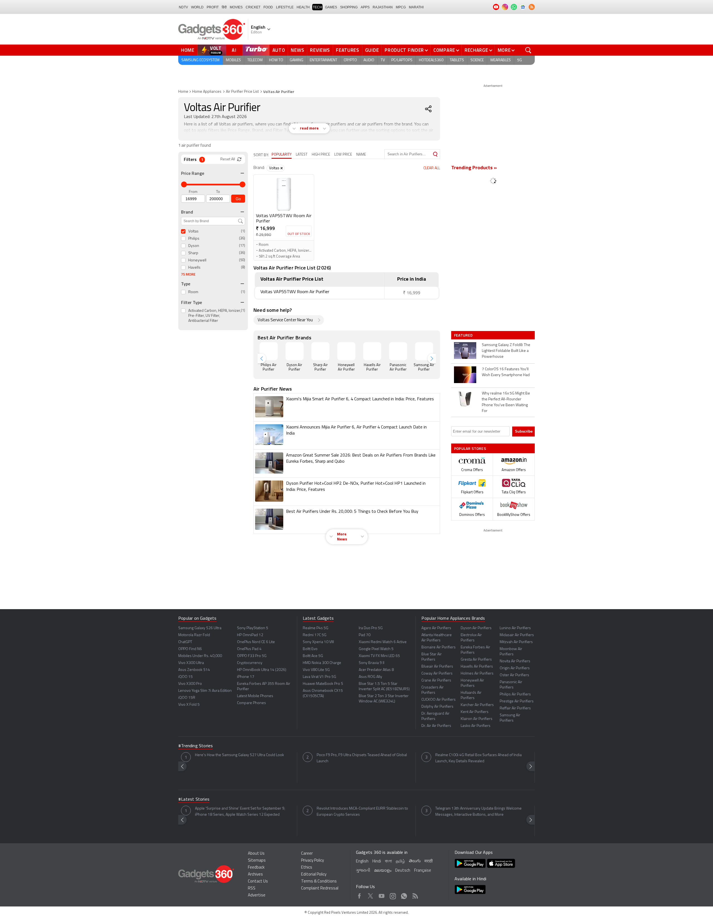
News (297, 50)
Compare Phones (251, 703)
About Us (256, 854)
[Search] (435, 154)
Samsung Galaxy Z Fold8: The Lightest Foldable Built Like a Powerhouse (506, 351)
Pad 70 (364, 635)
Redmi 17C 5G (314, 635)
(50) (242, 260)
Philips (193, 239)
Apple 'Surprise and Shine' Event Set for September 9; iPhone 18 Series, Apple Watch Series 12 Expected (240, 812)
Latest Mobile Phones (255, 696)
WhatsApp (404, 895)
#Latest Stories (193, 799)
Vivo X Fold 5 (189, 705)
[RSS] (532, 7)
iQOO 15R (186, 698)
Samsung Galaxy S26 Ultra (199, 628)
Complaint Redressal (319, 888)
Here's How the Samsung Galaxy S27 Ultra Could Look (239, 755)
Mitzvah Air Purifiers (516, 642)
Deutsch (402, 871)
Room (193, 292)
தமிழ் (400, 861)
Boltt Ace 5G (313, 656)
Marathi (416, 7)
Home (187, 50)
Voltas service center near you (285, 320)
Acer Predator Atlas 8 (376, 670)
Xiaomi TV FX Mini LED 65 (379, 656)
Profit (213, 7)
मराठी (428, 861)
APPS (365, 7)
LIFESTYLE (285, 7)
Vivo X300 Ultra (191, 663)
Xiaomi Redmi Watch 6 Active (383, 642)
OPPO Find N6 (190, 649)
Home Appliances (206, 92)
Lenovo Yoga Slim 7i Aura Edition (205, 691)
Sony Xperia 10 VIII (318, 642)
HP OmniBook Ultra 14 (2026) (261, 670)
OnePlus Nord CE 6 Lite (256, 642)
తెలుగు (415, 861)
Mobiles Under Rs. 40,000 (200, 656)
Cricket (253, 7)
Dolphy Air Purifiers (437, 707)
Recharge (476, 50)
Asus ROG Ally (370, 677)
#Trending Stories (195, 746)
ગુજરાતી (363, 871)
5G (519, 60)
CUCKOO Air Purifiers (438, 700)
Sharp (193, 253)
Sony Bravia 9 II (371, 663)
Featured (464, 335)
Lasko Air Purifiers (475, 726)
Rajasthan (383, 7)
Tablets (457, 60)
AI (234, 50)
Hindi (376, 861)
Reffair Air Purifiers (515, 708)
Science (477, 60)
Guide (372, 50)
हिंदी (224, 7)
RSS (251, 888)
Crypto (350, 60)
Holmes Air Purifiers (477, 674)
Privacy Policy (312, 861)
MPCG (401, 7)
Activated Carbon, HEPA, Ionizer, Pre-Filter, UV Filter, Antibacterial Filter (214, 316)
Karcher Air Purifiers (477, 705)
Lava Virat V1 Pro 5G (319, 677)
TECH (317, 7)
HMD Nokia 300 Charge (322, 663)
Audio (368, 60)
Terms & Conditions (319, 881)
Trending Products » (474, 168)
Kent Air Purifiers (475, 712)
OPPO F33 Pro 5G (252, 656)
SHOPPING (349, 7)
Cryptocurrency (249, 663)
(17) (242, 245)
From (193, 192)
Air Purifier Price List (242, 92)
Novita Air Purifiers (515, 661)
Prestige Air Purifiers (517, 701)
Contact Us (258, 881)
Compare (444, 50)
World (197, 7)
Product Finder (404, 50)
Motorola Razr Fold (194, 635)
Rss (415, 895)
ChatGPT (185, 642)
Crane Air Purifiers (436, 680)
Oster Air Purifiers (514, 675)
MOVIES (236, 7)
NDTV (183, 7)
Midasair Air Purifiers (517, 635)
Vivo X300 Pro (190, 684)
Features (347, 50)
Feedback (256, 868)
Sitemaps (257, 861)
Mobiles (233, 60)
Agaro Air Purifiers (436, 628)
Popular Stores (470, 448)
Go (238, 199)
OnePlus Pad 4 (249, 649)
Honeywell (197, 260)
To (218, 192)
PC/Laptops (401, 60)
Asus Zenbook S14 (194, 670)
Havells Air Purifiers (477, 667)
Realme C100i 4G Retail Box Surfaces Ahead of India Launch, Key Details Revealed (478, 758)
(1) (243, 231)
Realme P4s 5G (315, 628)
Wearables (500, 60)
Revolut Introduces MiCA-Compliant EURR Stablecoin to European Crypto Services (362, 812)
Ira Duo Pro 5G (371, 628)
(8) (243, 267)
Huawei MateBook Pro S (323, 684)
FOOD (268, 7)
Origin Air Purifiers (515, 668)
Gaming (296, 60)
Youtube (381, 895)
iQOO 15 (185, 677)
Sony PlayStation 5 (252, 628)
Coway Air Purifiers (437, 674)
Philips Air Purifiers (515, 694)
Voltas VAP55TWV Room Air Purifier (283, 219)
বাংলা (388, 861)
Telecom (255, 60)
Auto (278, 50)
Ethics (306, 868)
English (362, 861)
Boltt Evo (310, 649)
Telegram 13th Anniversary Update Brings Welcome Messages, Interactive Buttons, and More (478, 812)
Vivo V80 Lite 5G (316, 670)
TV (383, 60)
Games (331, 7)
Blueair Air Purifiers (437, 667)
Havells (194, 268)
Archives (255, 875)
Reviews (320, 50)
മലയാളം (382, 871)
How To (276, 60)
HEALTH (303, 7)
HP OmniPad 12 (250, 635)
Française (422, 871)
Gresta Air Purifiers (476, 660)
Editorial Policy (313, 875)
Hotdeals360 (431, 60)
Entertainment (323, 60)
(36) (242, 238)
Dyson (193, 246)
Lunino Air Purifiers (515, 628)
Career (307, 854)
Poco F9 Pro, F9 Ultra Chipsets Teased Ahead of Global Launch (362, 758)
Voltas (193, 231)
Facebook (359, 895)
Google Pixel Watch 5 (376, 649)
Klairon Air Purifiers (476, 719)
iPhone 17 (245, 677)
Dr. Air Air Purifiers (436, 726)
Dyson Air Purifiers (476, 628)
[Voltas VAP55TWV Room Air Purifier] (284, 194)
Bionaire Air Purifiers (438, 647)
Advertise (256, 895)
